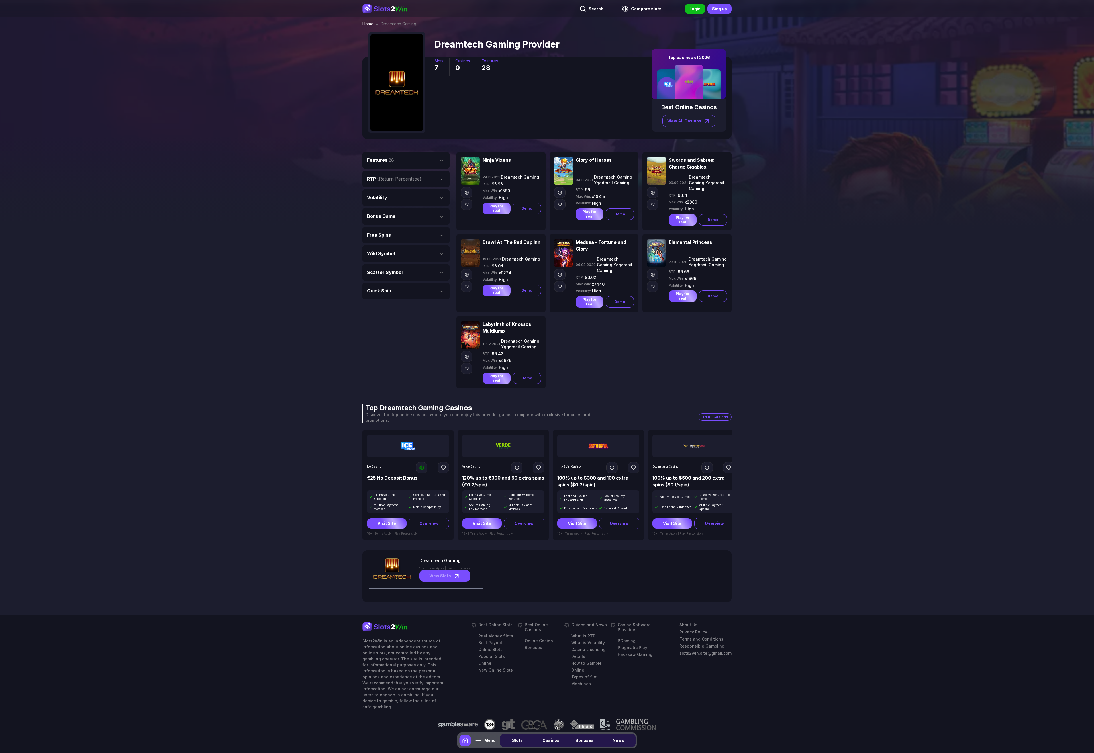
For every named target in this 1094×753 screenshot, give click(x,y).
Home (367, 24)
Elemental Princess (690, 242)
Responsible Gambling (701, 646)
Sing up (719, 8)
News (618, 740)
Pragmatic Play (632, 647)
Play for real (496, 208)
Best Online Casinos (536, 627)
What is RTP (583, 635)
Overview (428, 523)
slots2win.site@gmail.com (705, 653)
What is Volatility (588, 642)
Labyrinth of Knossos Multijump (507, 327)
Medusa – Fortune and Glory (601, 245)
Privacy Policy (693, 631)
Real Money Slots (495, 635)
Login (695, 8)
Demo (527, 208)
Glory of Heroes (594, 160)
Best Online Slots (495, 624)
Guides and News (589, 624)
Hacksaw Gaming (635, 654)
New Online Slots (495, 670)
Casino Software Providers (634, 627)
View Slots (440, 575)
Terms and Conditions (701, 639)
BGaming (627, 640)
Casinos (551, 740)
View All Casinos (684, 120)
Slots (517, 740)
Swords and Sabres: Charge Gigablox (692, 163)
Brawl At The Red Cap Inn (511, 242)
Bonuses (584, 740)
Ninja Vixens (497, 160)
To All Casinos (715, 417)
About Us (688, 624)
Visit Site (386, 523)
